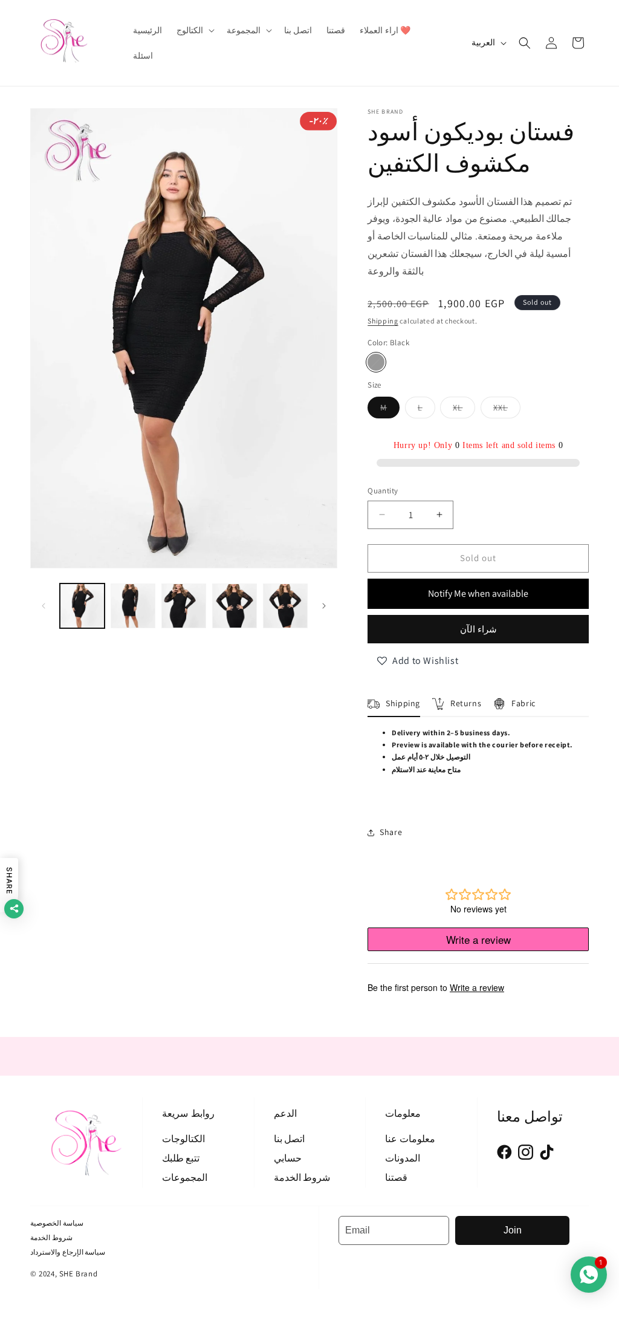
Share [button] (391, 832)
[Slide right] (324, 606)
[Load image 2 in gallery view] (133, 605)
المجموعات (184, 1177)
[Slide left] (43, 606)
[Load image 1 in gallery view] (82, 605)
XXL (506, 409)
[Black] (376, 362)
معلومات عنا (410, 1138)
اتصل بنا (289, 1138)
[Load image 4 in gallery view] (234, 605)
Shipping (383, 320)
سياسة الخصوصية (56, 1222)
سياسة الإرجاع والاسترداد (67, 1251)
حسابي (288, 1158)
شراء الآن (478, 629)
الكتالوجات (183, 1138)
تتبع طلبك (181, 1158)
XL (464, 409)
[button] (194, 30)
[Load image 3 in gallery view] (183, 605)
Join (513, 1230)
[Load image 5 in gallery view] (285, 605)
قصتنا (396, 1177)
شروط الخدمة (302, 1177)
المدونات (402, 1158)
